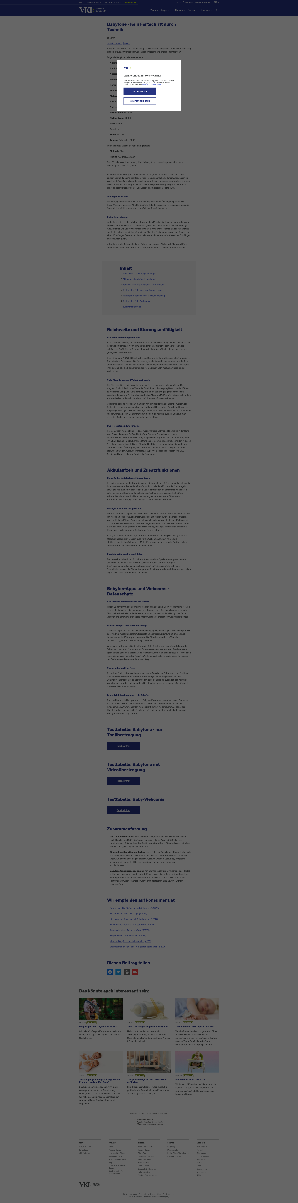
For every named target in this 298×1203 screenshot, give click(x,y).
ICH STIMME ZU (140, 91)
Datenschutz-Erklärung (151, 84)
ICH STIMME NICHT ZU (140, 101)
